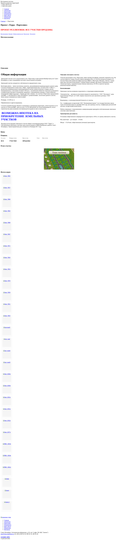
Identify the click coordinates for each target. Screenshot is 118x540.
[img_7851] (6, 304)
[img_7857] (6, 187)
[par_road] (7, 339)
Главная (6, 9)
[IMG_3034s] (7, 455)
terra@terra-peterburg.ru (7, 534)
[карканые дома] (6, 517)
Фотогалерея (32, 33)
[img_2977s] (7, 432)
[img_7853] (6, 269)
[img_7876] (6, 281)
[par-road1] (7, 327)
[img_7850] (6, 292)
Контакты (7, 18)
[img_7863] (6, 211)
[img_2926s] (7, 374)
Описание (10, 33)
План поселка (26, 33)
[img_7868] (6, 222)
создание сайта (5, 537)
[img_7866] (6, 199)
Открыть (4, 135)
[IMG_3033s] (7, 444)
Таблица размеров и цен (18, 33)
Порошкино (7, 13)
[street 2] (7, 502)
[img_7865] (6, 176)
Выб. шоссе (7, 15)
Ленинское (7, 10)
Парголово (7, 12)
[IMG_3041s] (7, 467)
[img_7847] (6, 234)
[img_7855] (6, 315)
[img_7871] (6, 246)
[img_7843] (6, 257)
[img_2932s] (7, 420)
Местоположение (4, 33)
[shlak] (7, 479)
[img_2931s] (7, 397)
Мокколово (7, 17)
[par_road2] (6, 350)
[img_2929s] (7, 385)
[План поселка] (59, 159)
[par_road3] (6, 362)
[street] (7, 490)
